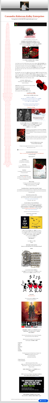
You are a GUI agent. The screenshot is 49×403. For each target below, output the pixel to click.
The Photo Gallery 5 (7, 48)
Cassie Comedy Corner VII (7, 76)
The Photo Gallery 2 (7, 44)
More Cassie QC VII (7, 112)
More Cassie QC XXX (8, 141)
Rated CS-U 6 (8, 35)
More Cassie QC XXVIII (7, 138)
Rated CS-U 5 (8, 33)
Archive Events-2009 (8, 65)
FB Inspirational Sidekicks (7, 100)
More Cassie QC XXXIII (7, 145)
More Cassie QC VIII (8, 113)
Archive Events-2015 (8, 57)
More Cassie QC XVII (8, 125)
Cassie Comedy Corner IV (7, 72)
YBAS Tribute (8, 165)
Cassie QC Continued (8, 104)
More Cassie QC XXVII (7, 137)
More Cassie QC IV (7, 108)
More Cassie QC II (7, 105)
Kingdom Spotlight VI (8, 153)
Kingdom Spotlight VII (8, 154)
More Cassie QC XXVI (8, 136)
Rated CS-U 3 (8, 31)
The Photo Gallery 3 (7, 45)
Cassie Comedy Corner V (7, 73)
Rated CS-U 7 (8, 36)
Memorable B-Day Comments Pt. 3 (8, 96)
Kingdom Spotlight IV (8, 150)
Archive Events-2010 (8, 64)
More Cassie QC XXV (8, 134)
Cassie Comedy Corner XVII (8, 89)
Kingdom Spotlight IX (8, 157)
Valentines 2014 (7, 40)
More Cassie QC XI (7, 117)
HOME (8, 23)
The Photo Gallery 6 (7, 49)
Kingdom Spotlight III (8, 149)
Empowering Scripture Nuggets (7, 97)
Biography (7, 24)
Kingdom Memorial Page (7, 162)
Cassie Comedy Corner (7, 68)
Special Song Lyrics (7, 101)
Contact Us (7, 166)
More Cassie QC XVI (8, 124)
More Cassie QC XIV (8, 121)
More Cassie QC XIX (8, 128)
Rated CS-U (7, 28)
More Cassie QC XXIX (8, 140)
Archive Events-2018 (8, 53)
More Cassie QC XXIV (8, 133)
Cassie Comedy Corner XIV (7, 85)
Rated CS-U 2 (8, 29)
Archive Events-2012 (8, 61)
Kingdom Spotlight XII (8, 161)
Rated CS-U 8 (8, 37)
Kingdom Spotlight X (8, 158)
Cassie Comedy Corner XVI (7, 88)
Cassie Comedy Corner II (7, 69)
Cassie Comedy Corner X (7, 80)
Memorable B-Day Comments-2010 (8, 93)
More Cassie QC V (7, 109)
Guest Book (7, 25)
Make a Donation (7, 41)
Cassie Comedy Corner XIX (7, 92)
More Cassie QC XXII (8, 130)
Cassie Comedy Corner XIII (7, 84)
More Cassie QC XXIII (8, 132)
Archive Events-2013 (8, 60)
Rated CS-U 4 (8, 32)
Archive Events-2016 (8, 56)
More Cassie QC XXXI (8, 142)
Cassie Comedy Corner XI (7, 81)
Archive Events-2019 (8, 52)
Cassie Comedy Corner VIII (7, 77)
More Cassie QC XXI (8, 129)
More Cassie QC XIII (8, 120)
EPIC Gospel (7, 27)
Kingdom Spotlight (7, 146)
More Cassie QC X (7, 116)
